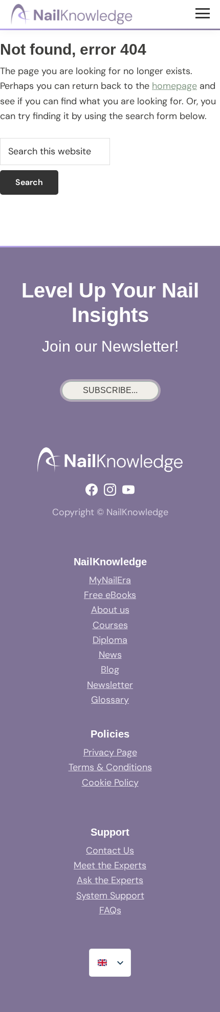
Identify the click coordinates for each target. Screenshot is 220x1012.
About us (110, 610)
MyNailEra (110, 580)
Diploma (110, 640)
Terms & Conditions (110, 767)
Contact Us (110, 850)
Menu (203, 13)
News (110, 655)
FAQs (110, 910)
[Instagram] (110, 490)
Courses (110, 625)
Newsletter (110, 685)
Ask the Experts (110, 880)
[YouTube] (128, 490)
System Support (110, 895)
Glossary (110, 700)
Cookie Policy (110, 782)
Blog (110, 669)
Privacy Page (110, 752)
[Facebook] (91, 490)
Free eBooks (110, 595)
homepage (174, 86)
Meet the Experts (110, 865)
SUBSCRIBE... (110, 390)
